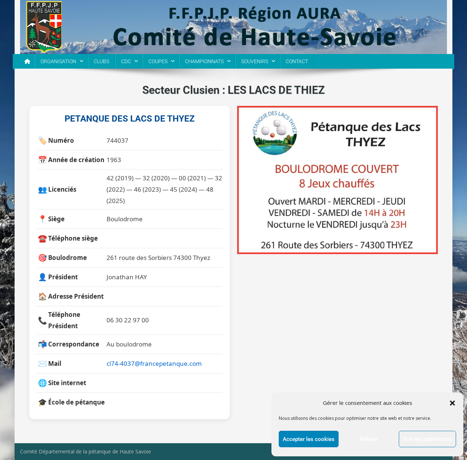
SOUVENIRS (254, 61)
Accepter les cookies (309, 439)
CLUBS (101, 61)
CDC (126, 61)
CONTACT (297, 61)
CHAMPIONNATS (204, 61)
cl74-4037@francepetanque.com (154, 363)
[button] (452, 403)
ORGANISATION (58, 61)
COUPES (157, 61)
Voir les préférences (427, 439)
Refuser (368, 439)
